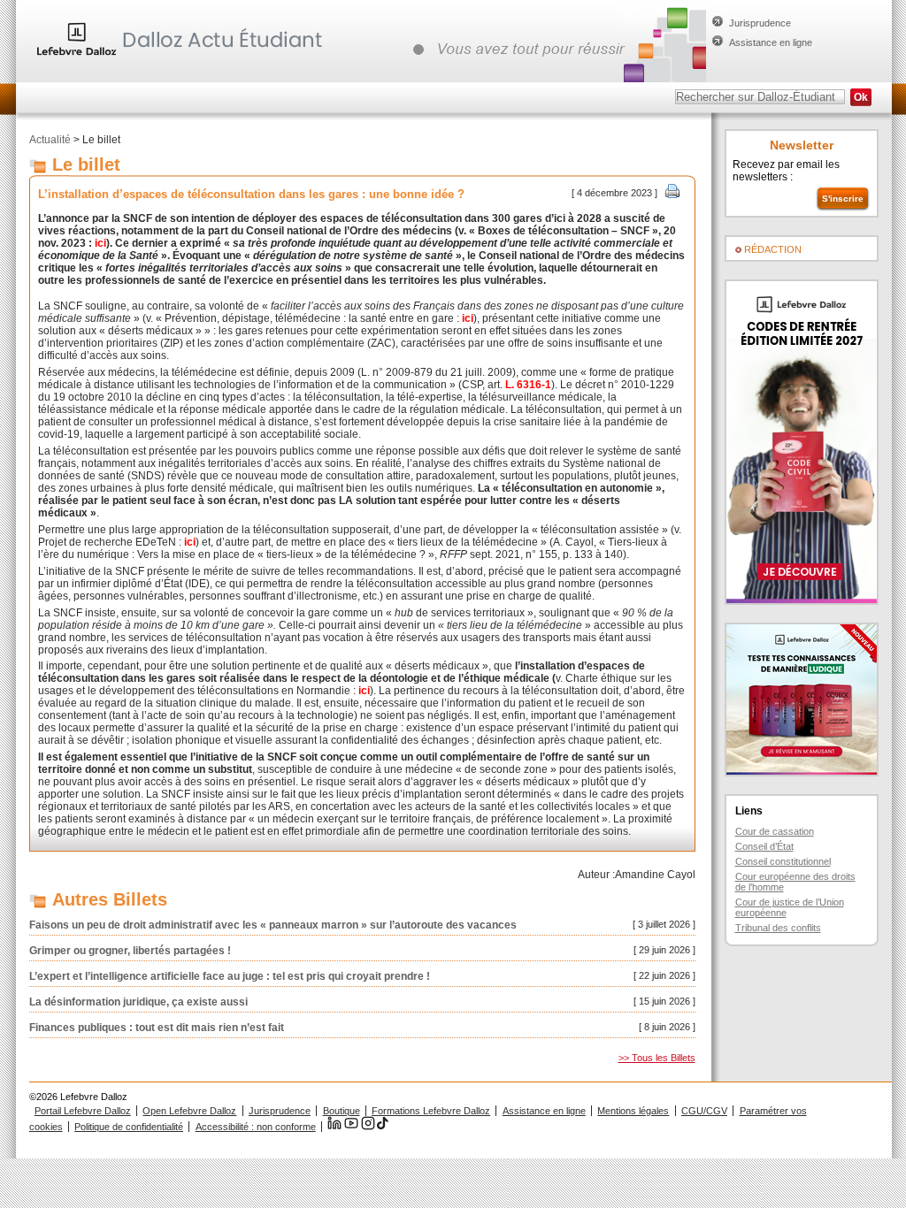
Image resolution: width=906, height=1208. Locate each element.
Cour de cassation (774, 831)
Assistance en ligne (770, 42)
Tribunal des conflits (778, 927)
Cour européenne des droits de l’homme (795, 881)
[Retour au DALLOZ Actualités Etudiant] (184, 57)
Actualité (50, 140)
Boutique (341, 1110)
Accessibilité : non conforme (256, 1126)
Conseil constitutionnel (783, 861)
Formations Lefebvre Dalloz (431, 1110)
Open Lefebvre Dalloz (189, 1110)
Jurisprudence (760, 23)
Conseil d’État (764, 846)
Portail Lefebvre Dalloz (83, 1110)
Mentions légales (633, 1110)
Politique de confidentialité (128, 1126)
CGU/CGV (704, 1110)
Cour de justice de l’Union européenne (789, 907)
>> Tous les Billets (656, 1057)
